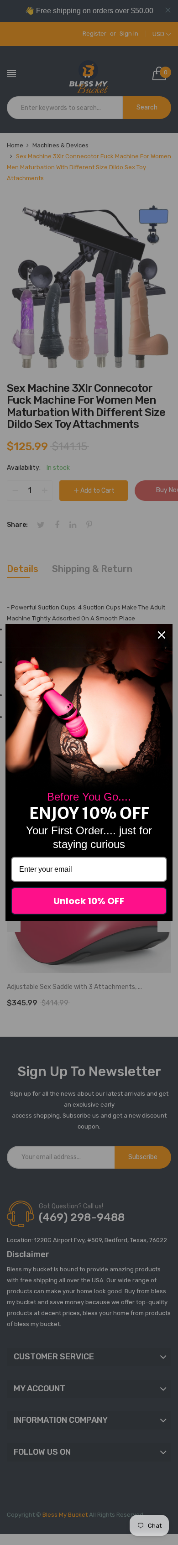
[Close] (162, 635)
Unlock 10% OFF (89, 901)
